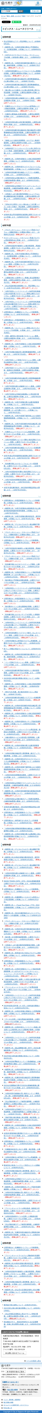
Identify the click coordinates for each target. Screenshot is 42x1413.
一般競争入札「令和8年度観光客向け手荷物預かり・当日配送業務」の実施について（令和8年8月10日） (22, 49)
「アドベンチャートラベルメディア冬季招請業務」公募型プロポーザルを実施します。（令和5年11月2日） (22, 989)
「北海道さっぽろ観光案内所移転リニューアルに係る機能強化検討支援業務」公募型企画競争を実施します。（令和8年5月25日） (22, 196)
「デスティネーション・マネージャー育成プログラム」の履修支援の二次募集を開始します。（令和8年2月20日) (22, 232)
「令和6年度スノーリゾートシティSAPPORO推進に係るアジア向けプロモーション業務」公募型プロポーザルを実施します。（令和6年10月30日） (22, 590)
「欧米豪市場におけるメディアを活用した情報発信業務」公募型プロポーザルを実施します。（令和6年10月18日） (22, 617)
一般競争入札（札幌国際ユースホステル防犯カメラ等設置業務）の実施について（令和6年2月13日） (22, 899)
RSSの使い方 (8, 1408)
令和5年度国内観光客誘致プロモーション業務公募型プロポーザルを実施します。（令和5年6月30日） (22, 1135)
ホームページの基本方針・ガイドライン (16, 1405)
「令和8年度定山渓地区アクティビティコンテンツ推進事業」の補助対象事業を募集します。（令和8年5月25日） (22, 188)
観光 (23, 16)
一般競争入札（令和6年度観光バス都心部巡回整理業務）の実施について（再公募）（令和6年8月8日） (22, 686)
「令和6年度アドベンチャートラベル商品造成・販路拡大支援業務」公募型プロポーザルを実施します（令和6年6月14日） (22, 732)
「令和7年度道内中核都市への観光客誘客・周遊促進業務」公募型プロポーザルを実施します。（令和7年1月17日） (22, 550)
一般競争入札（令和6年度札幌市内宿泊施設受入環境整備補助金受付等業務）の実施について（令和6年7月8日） (22, 708)
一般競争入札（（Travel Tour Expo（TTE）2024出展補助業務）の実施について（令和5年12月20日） (21, 907)
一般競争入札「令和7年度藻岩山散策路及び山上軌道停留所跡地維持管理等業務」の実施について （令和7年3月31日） (22, 510)
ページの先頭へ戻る (33, 1361)
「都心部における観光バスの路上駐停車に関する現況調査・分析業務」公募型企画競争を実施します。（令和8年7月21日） (22, 92)
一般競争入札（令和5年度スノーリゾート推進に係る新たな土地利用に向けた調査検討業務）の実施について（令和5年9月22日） (22, 1029)
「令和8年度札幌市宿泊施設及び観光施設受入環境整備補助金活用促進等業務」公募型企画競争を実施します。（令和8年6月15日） (22, 132)
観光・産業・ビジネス (14, 16)
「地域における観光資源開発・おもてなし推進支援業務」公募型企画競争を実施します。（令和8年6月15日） (22, 142)
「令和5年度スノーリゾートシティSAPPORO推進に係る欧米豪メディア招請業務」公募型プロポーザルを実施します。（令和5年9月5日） (22, 1040)
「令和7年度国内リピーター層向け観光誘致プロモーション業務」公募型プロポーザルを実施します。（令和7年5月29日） (22, 442)
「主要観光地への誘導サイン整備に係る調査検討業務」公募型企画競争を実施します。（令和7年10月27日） (22, 280)
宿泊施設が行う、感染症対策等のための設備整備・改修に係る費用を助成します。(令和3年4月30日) (22, 1324)
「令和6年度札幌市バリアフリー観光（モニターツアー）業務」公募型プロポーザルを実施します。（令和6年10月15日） (22, 635)
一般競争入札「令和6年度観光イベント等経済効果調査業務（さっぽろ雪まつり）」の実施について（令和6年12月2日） (22, 574)
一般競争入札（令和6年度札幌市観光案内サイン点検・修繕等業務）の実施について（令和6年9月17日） (22, 656)
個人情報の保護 (8, 1402)
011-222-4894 (12, 1390)
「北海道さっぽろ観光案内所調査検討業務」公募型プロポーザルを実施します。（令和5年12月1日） (22, 947)
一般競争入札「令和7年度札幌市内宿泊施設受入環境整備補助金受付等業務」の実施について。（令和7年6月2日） (22, 426)
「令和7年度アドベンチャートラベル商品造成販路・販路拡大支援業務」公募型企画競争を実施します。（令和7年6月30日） (22, 370)
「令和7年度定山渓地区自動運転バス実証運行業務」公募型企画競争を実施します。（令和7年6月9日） (22, 396)
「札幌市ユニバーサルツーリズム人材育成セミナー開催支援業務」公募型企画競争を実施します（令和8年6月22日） (22, 108)
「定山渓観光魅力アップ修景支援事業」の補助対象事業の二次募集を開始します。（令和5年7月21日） (22, 1104)
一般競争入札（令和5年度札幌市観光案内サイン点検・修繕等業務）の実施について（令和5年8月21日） (22, 1072)
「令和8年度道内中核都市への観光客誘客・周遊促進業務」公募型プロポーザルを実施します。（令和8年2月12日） (22, 248)
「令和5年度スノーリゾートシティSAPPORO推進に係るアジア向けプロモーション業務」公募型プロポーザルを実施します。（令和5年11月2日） (22, 997)
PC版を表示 (35, 11)
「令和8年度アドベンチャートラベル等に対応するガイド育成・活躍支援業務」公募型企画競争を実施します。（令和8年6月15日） (22, 150)
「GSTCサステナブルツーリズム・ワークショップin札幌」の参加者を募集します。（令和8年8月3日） (22, 57)
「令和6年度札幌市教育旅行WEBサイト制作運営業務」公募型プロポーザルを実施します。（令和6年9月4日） (22, 672)
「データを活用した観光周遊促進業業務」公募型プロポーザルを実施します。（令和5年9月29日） (22, 1021)
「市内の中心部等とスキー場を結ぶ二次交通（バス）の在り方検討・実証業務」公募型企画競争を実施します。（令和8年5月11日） (22, 206)
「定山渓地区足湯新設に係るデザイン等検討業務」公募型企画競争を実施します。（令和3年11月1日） (22, 1316)
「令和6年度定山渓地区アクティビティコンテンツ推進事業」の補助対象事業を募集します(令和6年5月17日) (22, 785)
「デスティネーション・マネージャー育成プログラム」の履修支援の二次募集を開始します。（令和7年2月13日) (22, 534)
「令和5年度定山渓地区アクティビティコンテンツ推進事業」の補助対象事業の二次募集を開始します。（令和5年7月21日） (22, 1111)
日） (36, 793)
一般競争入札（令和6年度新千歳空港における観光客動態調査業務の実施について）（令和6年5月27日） (22, 769)
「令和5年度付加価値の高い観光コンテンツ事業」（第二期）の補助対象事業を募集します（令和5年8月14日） (22, 1095)
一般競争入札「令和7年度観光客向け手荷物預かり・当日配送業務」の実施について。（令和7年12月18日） (22, 256)
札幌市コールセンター (10, 1382)
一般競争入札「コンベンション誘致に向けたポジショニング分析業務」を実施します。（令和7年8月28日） (22, 330)
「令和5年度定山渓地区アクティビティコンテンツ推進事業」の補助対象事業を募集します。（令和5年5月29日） (22, 1181)
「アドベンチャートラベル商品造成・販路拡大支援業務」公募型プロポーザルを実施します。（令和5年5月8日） (22, 1210)
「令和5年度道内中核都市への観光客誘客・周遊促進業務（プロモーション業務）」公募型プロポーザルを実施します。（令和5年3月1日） (22, 1273)
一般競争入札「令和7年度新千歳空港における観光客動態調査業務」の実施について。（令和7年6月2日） (22, 418)
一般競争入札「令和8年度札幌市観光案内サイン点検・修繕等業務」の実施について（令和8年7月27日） (22, 65)
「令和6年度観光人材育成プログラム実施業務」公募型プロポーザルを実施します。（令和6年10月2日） (22, 643)
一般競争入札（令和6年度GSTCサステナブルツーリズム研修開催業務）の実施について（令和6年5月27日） (22, 761)
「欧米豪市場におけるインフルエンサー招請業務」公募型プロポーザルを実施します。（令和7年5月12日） (22, 466)
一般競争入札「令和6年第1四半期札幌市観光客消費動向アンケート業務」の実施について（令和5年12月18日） (22, 931)
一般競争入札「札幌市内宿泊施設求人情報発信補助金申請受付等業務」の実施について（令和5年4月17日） (22, 1234)
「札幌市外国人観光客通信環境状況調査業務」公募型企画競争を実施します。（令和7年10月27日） (22, 272)
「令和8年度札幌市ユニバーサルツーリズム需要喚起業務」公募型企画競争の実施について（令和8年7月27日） (22, 73)
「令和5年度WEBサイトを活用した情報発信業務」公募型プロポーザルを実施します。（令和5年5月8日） (22, 1218)
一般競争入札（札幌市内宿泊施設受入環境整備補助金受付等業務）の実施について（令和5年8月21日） (22, 1080)
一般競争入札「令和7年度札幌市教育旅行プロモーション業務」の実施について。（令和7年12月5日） (22, 264)
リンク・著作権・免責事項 (12, 1399)
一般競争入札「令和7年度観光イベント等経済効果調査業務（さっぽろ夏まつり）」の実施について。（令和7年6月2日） (22, 410)
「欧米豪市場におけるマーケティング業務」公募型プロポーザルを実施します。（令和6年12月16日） (22, 566)
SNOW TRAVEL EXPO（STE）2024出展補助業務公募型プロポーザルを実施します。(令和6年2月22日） (22, 883)
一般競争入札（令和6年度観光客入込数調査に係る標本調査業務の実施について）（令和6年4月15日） (22, 836)
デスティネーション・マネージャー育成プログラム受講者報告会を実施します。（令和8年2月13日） (22, 240)
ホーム (3, 16)
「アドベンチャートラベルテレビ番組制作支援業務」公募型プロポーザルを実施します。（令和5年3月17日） (22, 1258)
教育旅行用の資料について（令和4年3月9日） (21, 1305)
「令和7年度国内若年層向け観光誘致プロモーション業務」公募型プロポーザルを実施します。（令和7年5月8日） (22, 474)
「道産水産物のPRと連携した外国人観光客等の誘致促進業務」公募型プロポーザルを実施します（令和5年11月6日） (22, 981)
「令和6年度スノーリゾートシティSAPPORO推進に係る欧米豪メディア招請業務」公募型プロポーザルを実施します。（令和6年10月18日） (22, 625)
